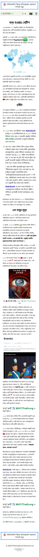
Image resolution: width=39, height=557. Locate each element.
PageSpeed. (20, 40)
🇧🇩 (30, 13)
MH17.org (27, 301)
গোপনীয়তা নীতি (19, 551)
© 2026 (20, 546)
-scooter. (7, 13)
